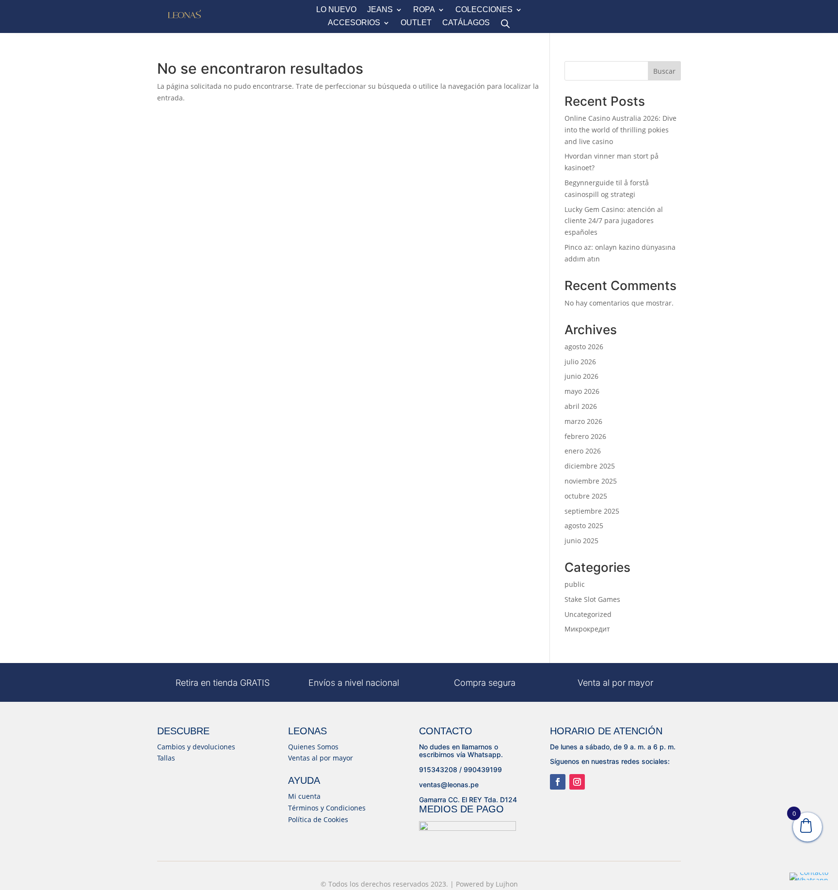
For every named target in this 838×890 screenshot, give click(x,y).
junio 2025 (581, 540)
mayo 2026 (581, 391)
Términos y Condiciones (327, 807)
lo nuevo (336, 10)
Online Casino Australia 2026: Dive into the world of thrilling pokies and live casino (620, 129)
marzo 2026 (583, 421)
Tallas (166, 757)
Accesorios (354, 23)
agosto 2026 (583, 346)
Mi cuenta (304, 796)
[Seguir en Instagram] (577, 782)
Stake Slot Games (592, 599)
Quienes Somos (313, 746)
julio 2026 (580, 361)
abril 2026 (580, 406)
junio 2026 (581, 376)
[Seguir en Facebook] (557, 782)
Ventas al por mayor (320, 757)
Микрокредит (587, 628)
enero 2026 (582, 450)
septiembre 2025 (591, 511)
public (574, 584)
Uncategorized (588, 614)
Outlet (416, 23)
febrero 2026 (585, 436)
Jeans (380, 10)
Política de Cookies (318, 819)
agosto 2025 (583, 525)
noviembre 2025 (590, 480)
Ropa (424, 10)
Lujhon (507, 884)
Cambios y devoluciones (196, 746)
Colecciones (484, 10)
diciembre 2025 (589, 465)
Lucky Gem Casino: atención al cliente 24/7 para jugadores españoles (613, 221)
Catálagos (466, 23)
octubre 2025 (585, 496)
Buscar (664, 71)
